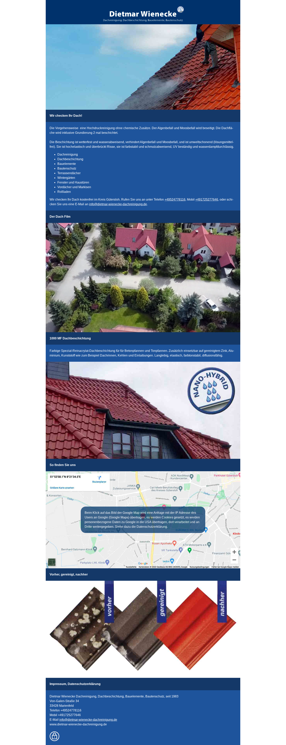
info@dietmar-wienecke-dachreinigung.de (118, 204)
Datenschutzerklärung (84, 684)
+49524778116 (175, 199)
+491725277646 (206, 199)
